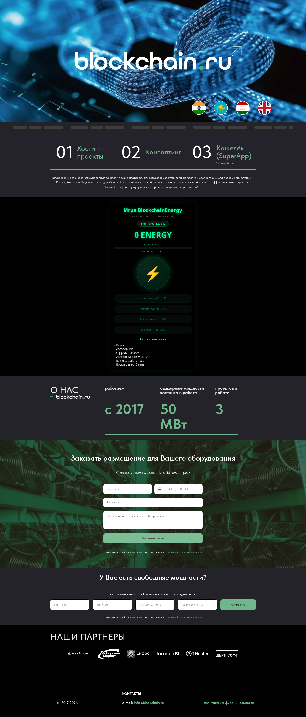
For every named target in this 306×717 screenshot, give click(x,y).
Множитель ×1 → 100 (153, 319)
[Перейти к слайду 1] (153, 667)
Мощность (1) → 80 (153, 329)
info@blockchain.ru (149, 703)
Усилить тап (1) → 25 (153, 308)
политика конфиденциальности (229, 703)
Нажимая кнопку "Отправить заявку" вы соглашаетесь (134, 617)
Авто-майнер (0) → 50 (153, 298)
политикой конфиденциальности (184, 552)
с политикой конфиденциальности (183, 617)
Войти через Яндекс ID (153, 223)
